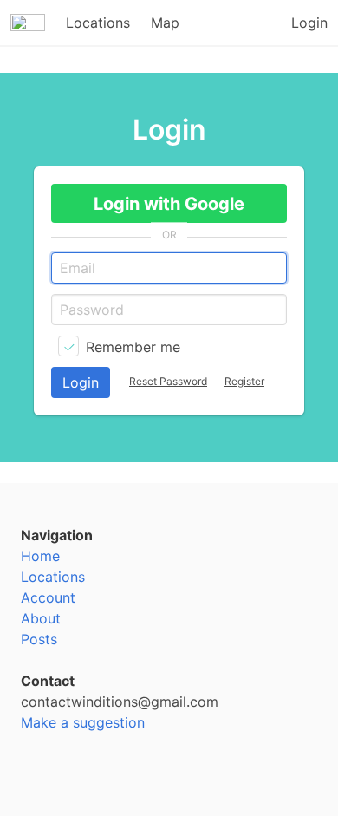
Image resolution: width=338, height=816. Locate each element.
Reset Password (168, 381)
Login (309, 22)
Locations (98, 22)
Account (48, 597)
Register (244, 381)
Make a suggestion (83, 722)
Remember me (133, 347)
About (41, 618)
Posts (39, 639)
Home (40, 556)
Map (165, 22)
